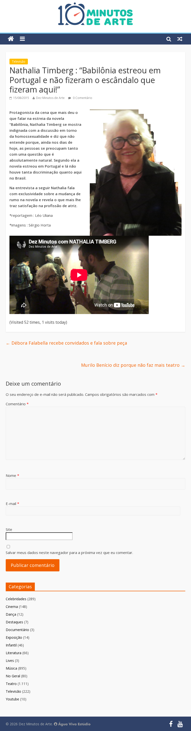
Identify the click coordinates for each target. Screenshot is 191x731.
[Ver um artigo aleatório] (179, 39)
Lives (10, 660)
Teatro (11, 683)
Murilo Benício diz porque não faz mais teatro (133, 365)
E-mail (12, 503)
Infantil (11, 645)
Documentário (17, 629)
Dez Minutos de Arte (50, 98)
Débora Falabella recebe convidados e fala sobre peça (66, 343)
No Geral (13, 676)
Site (9, 529)
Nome (12, 475)
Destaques (14, 622)
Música (11, 668)
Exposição (14, 637)
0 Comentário (82, 98)
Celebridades (16, 598)
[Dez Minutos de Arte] (95, 5)
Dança (11, 614)
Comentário (17, 403)
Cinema (12, 606)
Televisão (18, 61)
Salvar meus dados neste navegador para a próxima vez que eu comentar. (69, 552)
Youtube (12, 699)
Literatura (13, 652)
